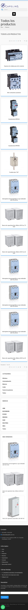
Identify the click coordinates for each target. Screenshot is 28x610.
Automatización (7, 381)
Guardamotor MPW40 (14, 145)
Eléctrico (5, 378)
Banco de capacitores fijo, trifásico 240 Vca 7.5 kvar (14, 226)
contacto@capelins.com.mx (8, 534)
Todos (4, 393)
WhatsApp (3, 607)
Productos (7, 27)
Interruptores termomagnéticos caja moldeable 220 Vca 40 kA (14, 332)
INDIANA (5, 417)
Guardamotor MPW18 (14, 119)
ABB (4, 408)
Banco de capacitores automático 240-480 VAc (13, 518)
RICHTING (5, 423)
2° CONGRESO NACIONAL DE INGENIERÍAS (12, 572)
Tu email (3, 590)
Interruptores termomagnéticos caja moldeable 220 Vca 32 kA (14, 305)
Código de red (5, 577)
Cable (4, 387)
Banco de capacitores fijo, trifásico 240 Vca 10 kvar (14, 252)
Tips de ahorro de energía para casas (10, 574)
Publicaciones (5, 562)
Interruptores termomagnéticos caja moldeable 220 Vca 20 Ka (14, 199)
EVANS (5, 414)
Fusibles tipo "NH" (14, 172)
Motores (5, 384)
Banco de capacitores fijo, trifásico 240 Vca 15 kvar (14, 359)
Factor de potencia (8, 390)
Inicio (2, 27)
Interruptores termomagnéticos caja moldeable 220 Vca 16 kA (14, 464)
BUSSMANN (6, 411)
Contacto (4, 560)
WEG (4, 426)
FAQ (3, 551)
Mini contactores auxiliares (14, 92)
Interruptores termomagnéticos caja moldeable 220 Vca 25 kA (14, 279)
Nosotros (4, 555)
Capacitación (5, 557)
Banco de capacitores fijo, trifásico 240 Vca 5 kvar (13, 491)
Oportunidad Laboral (6, 564)
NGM (4, 420)
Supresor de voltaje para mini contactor (14, 66)
